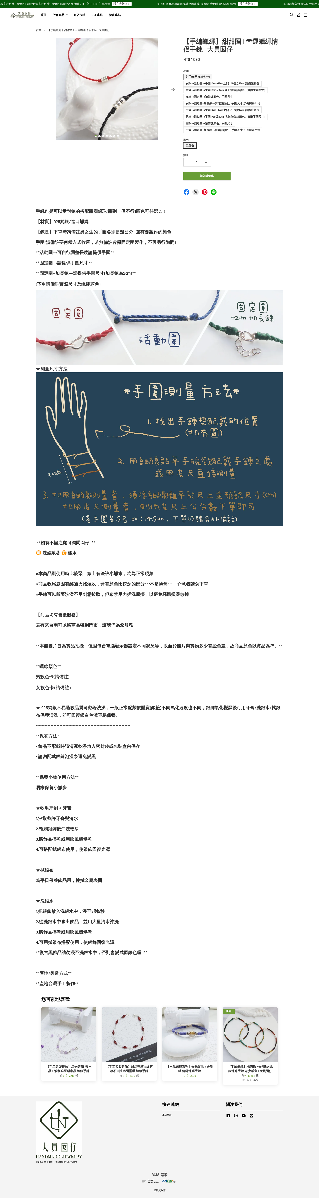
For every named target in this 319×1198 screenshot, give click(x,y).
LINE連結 (97, 15)
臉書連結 (115, 15)
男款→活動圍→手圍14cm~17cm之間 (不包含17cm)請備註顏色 (222, 110)
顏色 (186, 140)
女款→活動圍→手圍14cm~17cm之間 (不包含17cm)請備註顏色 (222, 83)
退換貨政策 (160, 1190)
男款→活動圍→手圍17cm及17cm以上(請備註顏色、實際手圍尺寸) (225, 117)
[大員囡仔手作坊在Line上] (251, 1117)
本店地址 (167, 1114)
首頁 (43, 15)
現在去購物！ (56, 4)
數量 (186, 155)
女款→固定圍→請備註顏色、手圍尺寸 (209, 97)
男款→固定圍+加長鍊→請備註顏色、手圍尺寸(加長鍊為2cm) (223, 130)
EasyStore (72, 1161)
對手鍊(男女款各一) (198, 77)
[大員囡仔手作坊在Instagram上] (236, 1117)
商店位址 (79, 15)
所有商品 (58, 15)
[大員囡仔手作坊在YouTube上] (243, 1117)
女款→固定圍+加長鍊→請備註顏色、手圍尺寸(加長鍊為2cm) (223, 103)
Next (172, 89)
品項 (186, 71)
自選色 (190, 145)
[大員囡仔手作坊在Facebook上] (228, 1117)
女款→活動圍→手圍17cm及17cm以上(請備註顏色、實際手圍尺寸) (225, 90)
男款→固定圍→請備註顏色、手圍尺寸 (209, 123)
